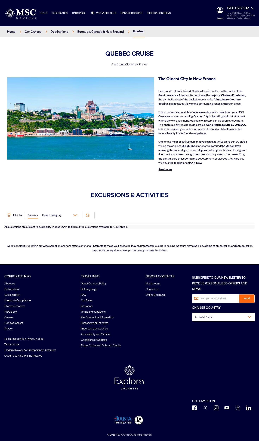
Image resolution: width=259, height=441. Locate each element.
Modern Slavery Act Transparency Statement (30, 350)
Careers (8, 317)
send (247, 298)
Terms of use (11, 344)
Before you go (89, 289)
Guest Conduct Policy (93, 283)
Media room (153, 283)
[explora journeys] (129, 377)
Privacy (8, 328)
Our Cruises (59, 13)
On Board (78, 13)
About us (9, 283)
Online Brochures (155, 295)
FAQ (83, 295)
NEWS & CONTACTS (160, 276)
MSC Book (10, 311)
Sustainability (12, 295)
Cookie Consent (13, 323)
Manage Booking (131, 13)
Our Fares (86, 300)
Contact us (152, 289)
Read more (165, 169)
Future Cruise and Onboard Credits (101, 345)
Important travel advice (94, 328)
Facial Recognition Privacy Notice (23, 339)
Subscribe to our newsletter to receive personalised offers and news (219, 283)
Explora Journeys (159, 13)
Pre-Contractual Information (97, 317)
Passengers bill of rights (94, 323)
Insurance (86, 306)
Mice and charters (14, 306)
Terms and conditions (93, 311)
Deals (43, 13)
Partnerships (11, 289)
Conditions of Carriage (94, 340)
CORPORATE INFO (17, 276)
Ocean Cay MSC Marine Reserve (23, 355)
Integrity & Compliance (17, 300)
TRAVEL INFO (90, 276)
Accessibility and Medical (95, 334)
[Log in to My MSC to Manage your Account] (220, 10)
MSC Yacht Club (106, 13)
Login (220, 18)
